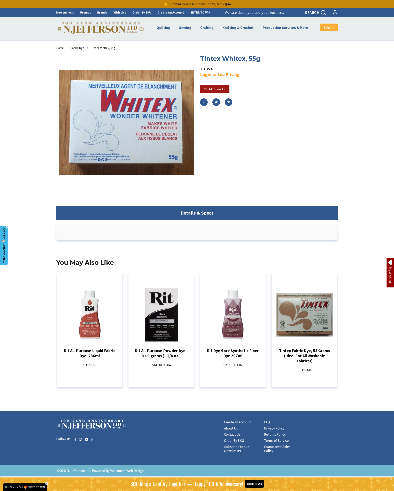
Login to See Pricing (220, 74)
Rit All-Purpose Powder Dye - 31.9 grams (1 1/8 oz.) (161, 353)
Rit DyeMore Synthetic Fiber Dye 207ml (233, 353)
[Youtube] (86, 439)
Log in (329, 27)
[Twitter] (216, 102)
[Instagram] (80, 439)
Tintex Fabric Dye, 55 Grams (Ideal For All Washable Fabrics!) (304, 355)
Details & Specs (197, 213)
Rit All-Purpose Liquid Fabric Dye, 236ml (89, 353)
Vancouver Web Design (127, 470)
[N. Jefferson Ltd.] (101, 28)
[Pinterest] (228, 102)
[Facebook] (204, 102)
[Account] (335, 12)
